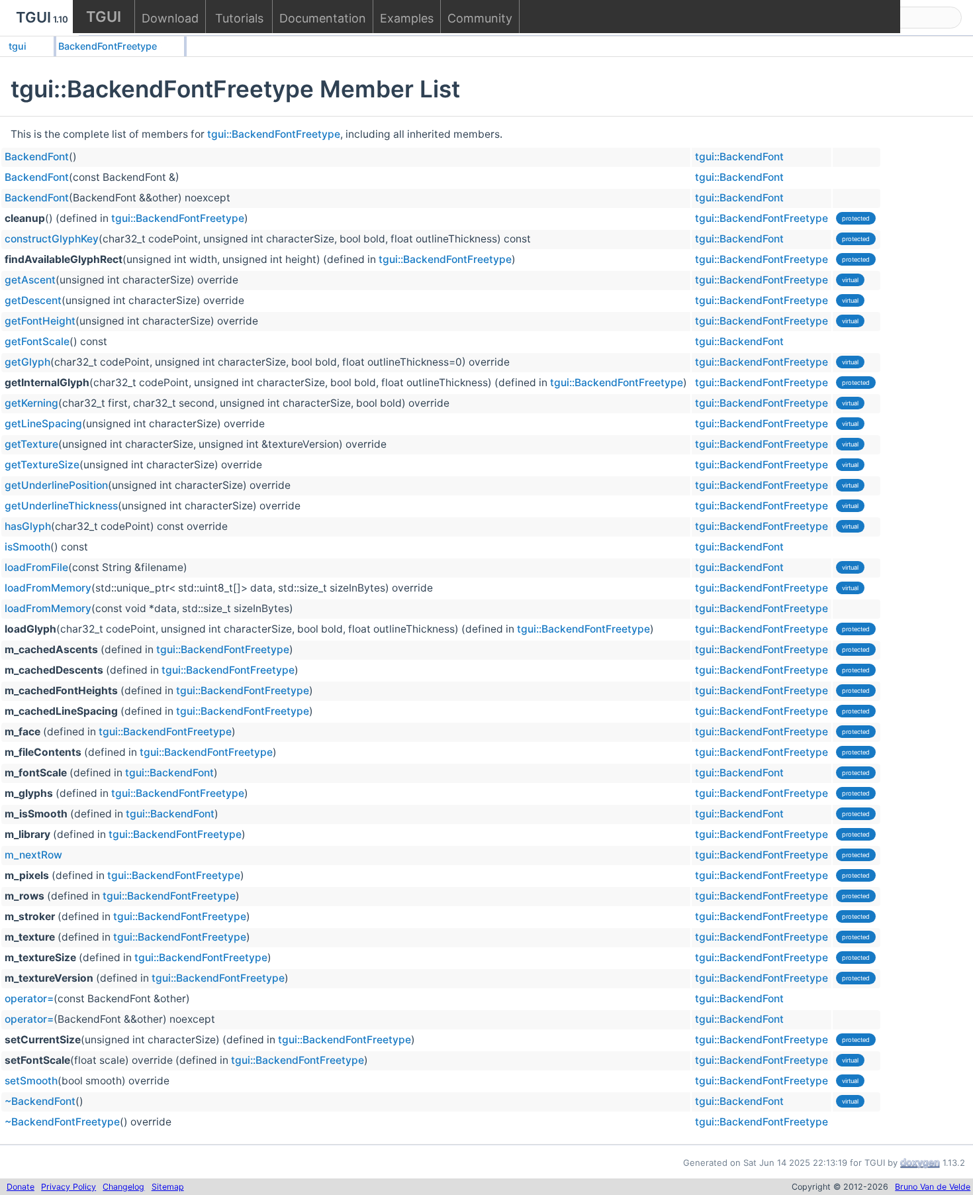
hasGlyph (28, 526)
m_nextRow (33, 855)
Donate (20, 1187)
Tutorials (239, 18)
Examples (407, 18)
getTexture (31, 444)
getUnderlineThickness (61, 505)
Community (479, 18)
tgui (17, 46)
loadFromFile (36, 567)
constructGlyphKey (52, 239)
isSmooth (27, 547)
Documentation (322, 18)
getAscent (30, 280)
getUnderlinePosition (56, 485)
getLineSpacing (43, 423)
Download (170, 18)
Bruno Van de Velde (932, 1187)
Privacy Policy (68, 1187)
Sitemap (168, 1187)
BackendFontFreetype (107, 46)
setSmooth (31, 1080)
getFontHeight (40, 321)
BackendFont (37, 156)
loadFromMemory (48, 588)
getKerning (31, 403)
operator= (29, 998)
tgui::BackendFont (739, 156)
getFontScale (37, 341)
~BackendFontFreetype (62, 1122)
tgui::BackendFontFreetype (273, 134)
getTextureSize (42, 464)
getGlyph (27, 362)
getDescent (33, 300)
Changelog (123, 1187)
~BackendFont (40, 1101)
